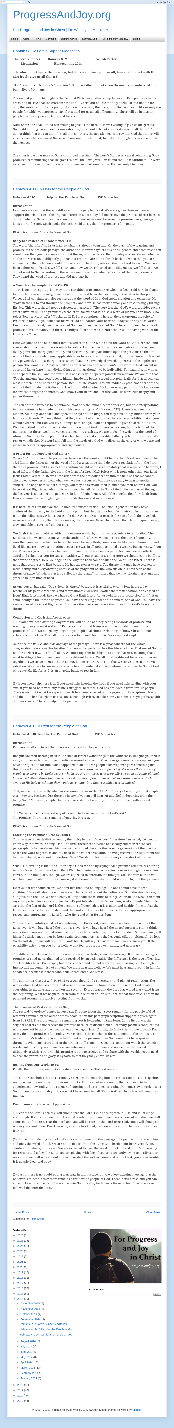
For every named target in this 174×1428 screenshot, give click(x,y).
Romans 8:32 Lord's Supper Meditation (46, 51)
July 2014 (27, 1346)
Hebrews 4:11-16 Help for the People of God (51, 189)
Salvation (51, 38)
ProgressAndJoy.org (62, 15)
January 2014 (29, 1378)
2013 (20, 1384)
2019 (20, 1272)
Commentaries (69, 38)
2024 (20, 1245)
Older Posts (153, 1212)
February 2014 (30, 1372)
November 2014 (31, 1308)
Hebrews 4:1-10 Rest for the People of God (50, 726)
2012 (20, 1390)
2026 (20, 1235)
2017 (20, 1282)
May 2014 (27, 1357)
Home (14, 38)
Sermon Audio (89, 38)
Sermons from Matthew (115, 38)
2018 (20, 1277)
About (26, 38)
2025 (20, 1240)
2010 (20, 1400)
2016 (20, 1288)
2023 (20, 1251)
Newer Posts (21, 1212)
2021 (20, 1261)
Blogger (137, 1409)
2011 (20, 1395)
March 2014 (28, 1367)
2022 (20, 1256)
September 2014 (31, 1319)
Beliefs (136, 38)
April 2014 (27, 1362)
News (38, 38)
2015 (20, 1293)
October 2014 (29, 1314)
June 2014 (27, 1351)
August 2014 (29, 1341)
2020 (20, 1267)
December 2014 (31, 1303)
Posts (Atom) (38, 1218)
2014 (20, 1298)
